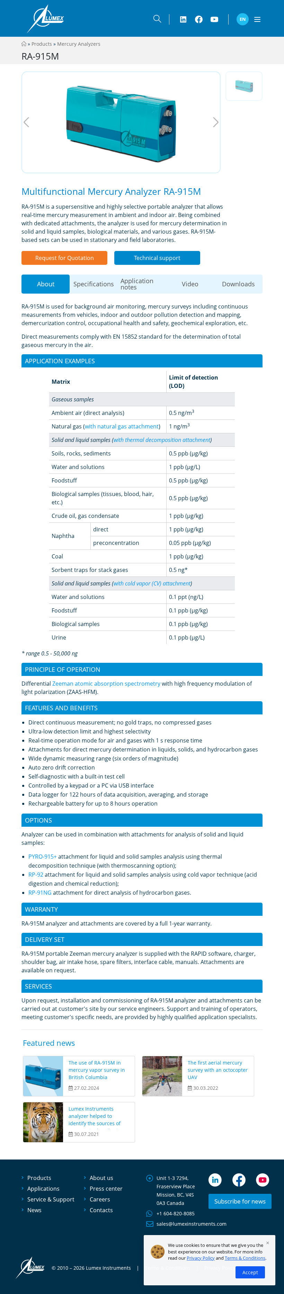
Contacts (101, 1210)
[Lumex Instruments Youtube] (214, 19)
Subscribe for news (240, 1201)
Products (42, 44)
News (34, 1210)
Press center (106, 1188)
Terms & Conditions (245, 1258)
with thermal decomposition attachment (162, 440)
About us (101, 1178)
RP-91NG (40, 892)
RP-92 (35, 874)
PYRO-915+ (42, 856)
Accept (250, 1272)
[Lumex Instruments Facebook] (199, 19)
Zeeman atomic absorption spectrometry (106, 683)
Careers (100, 1199)
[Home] (23, 44)
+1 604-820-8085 (176, 1213)
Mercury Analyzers (78, 44)
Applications (43, 1188)
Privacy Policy (201, 1258)
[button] (157, 20)
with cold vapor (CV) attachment (152, 583)
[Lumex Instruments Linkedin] (183, 19)
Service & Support (50, 1199)
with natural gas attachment (122, 426)
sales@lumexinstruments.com (192, 1224)
